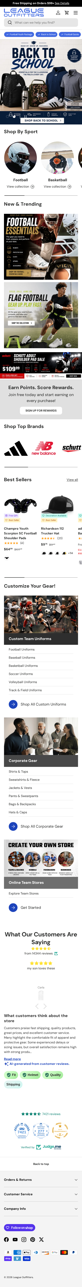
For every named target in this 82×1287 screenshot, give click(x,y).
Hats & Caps (18, 812)
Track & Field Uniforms (25, 690)
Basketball (57, 179)
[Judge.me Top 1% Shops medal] (60, 1131)
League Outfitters (23, 1277)
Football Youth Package (21, 34)
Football (20, 179)
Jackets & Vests (20, 788)
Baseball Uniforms (22, 658)
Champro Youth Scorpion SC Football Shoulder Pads (20, 533)
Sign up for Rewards (41, 410)
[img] (41, 948)
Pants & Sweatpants (23, 796)
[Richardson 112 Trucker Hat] (57, 505)
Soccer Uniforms (21, 674)
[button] (66, 12)
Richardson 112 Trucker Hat (52, 530)
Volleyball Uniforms (23, 682)
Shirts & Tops (18, 771)
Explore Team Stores (24, 893)
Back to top (41, 1164)
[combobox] (41, 22)
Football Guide (71, 34)
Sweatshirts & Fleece (24, 780)
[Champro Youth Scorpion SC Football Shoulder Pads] (20, 505)
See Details (62, 3)
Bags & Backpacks (22, 804)
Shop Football (41, 88)
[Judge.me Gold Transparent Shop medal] (41, 1131)
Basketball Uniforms (23, 666)
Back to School (48, 34)
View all (72, 480)
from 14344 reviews (38, 953)
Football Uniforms (22, 649)
